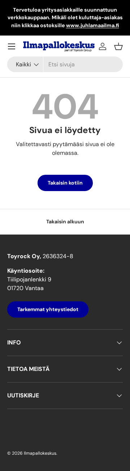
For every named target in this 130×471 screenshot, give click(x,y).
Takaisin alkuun (65, 221)
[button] (118, 46)
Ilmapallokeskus (40, 453)
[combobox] (65, 64)
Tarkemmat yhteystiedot (47, 309)
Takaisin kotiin (65, 182)
